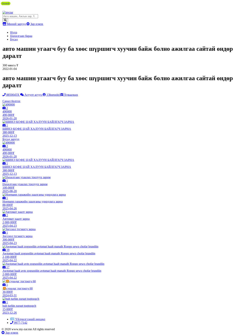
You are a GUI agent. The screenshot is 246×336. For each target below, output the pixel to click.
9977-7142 (20, 322)
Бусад (14, 39)
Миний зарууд (16, 24)
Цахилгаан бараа (21, 36)
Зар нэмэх (36, 24)
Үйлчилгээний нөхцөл (30, 319)
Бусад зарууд (10, 139)
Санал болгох (11, 101)
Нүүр (13, 32)
